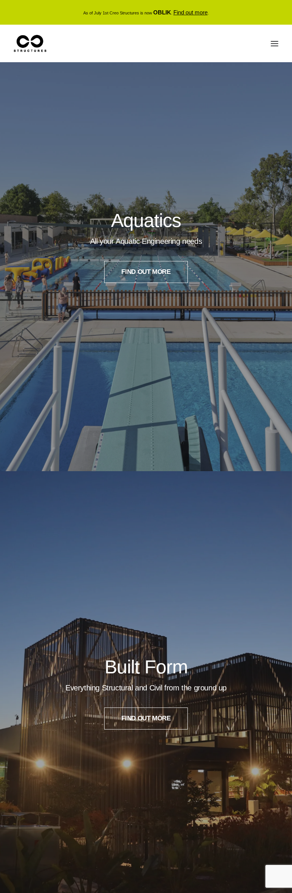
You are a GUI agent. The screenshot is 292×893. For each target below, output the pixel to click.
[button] (274, 43)
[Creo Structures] (30, 43)
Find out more (190, 12)
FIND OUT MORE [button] (146, 271)
